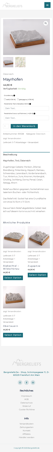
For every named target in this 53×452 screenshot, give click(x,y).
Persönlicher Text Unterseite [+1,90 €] (16, 104)
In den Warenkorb (24, 126)
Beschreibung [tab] (10, 154)
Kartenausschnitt (27, 211)
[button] (46, 23)
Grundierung (8, 95)
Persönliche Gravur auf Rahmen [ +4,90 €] (19, 113)
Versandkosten (14, 138)
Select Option (13, 278)
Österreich (8, 74)
